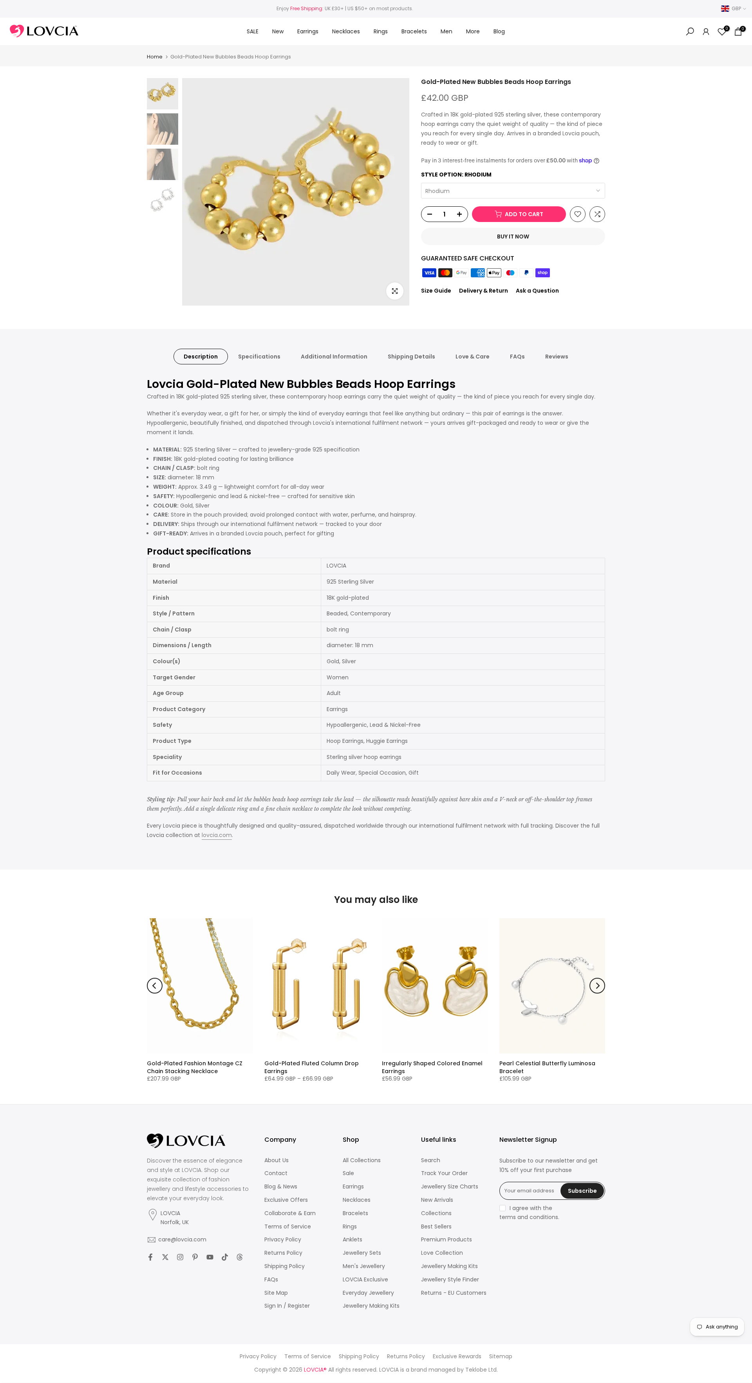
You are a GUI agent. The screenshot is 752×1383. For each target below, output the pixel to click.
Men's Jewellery (364, 1266)
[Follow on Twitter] (165, 1257)
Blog (499, 31)
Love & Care (473, 356)
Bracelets (414, 31)
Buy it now (513, 236)
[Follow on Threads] (239, 1257)
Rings (381, 31)
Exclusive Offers (286, 1200)
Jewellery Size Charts (449, 1186)
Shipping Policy (284, 1266)
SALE (252, 31)
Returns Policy (283, 1253)
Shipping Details (411, 356)
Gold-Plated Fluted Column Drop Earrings (311, 1067)
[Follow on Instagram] (180, 1257)
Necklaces (346, 31)
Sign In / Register (287, 1306)
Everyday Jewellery (368, 1293)
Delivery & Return (483, 291)
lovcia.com (217, 835)
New (278, 31)
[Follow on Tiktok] (224, 1257)
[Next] (597, 986)
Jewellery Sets (362, 1253)
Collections (436, 1213)
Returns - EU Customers (453, 1293)
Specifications (259, 356)
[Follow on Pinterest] (195, 1257)
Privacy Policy (282, 1239)
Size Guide (436, 291)
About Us (276, 1160)
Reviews (556, 356)
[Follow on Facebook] (150, 1257)
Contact (275, 1173)
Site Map (276, 1293)
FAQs (517, 356)
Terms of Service (287, 1226)
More (473, 31)
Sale (348, 1173)
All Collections (362, 1160)
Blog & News (280, 1186)
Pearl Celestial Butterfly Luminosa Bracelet (547, 1067)
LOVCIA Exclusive (365, 1279)
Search (430, 1160)
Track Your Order (444, 1173)
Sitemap (500, 1356)
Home (155, 56)
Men (446, 31)
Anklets (352, 1239)
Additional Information (334, 356)
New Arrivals (437, 1200)
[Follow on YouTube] (209, 1257)
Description (201, 356)
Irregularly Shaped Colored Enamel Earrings (432, 1067)
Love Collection (442, 1253)
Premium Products (446, 1239)
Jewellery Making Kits (371, 1306)
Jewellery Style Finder (450, 1279)
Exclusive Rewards (457, 1356)
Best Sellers (436, 1226)
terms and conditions (528, 1217)
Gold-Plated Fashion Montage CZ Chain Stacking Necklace (194, 1067)
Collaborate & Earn (290, 1213)
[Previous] (155, 986)
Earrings (307, 31)
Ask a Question (537, 291)
